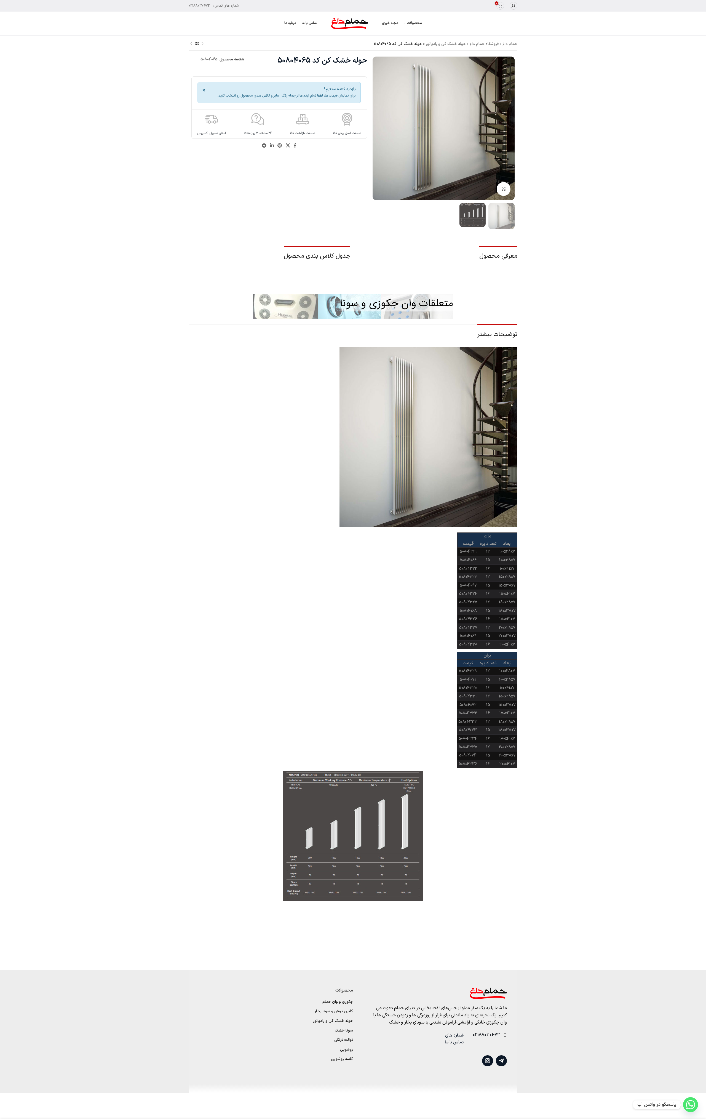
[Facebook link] (295, 146)
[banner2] (353, 306)
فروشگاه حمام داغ (484, 44)
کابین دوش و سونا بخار (334, 1011)
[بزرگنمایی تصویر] (503, 189)
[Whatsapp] (690, 1104)
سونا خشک (344, 1030)
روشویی (346, 1050)
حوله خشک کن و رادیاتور (446, 44)
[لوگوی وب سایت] (349, 23)
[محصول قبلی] (202, 44)
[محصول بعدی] (191, 44)
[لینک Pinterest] (280, 146)
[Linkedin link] (272, 146)
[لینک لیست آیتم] (487, 1035)
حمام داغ (509, 44)
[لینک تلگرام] (264, 146)
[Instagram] (487, 1060)
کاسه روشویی (342, 1059)
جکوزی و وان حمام (337, 1002)
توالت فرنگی (343, 1040)
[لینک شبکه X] (288, 146)
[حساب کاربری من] (513, 5)
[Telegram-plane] (501, 1060)
